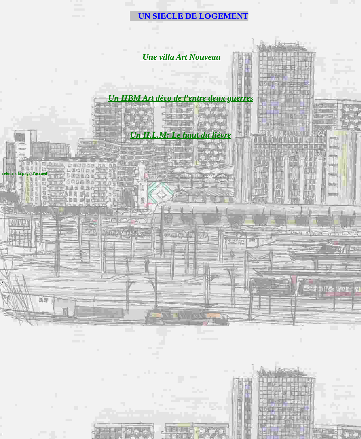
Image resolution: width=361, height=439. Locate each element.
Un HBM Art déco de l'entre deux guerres (180, 98)
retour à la (12, 173)
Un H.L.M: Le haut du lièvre (180, 135)
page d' (28, 173)
